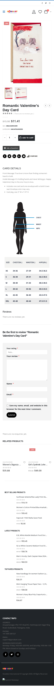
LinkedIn (14, 156)
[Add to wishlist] (24, 462)
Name (10, 383)
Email (24, 156)
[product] (14, 448)
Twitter (9, 156)
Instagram (17, 654)
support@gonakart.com (12, 639)
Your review (13, 356)
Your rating (12, 348)
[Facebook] (42, 3)
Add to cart (28, 138)
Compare (33, 156)
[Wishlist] (40, 12)
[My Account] (34, 12)
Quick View (21, 450)
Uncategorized (17, 129)
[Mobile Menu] (5, 11)
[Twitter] (46, 3)
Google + (19, 156)
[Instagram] (49, 3)
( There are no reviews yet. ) (24, 114)
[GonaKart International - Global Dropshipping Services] (12, 11)
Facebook (5, 156)
